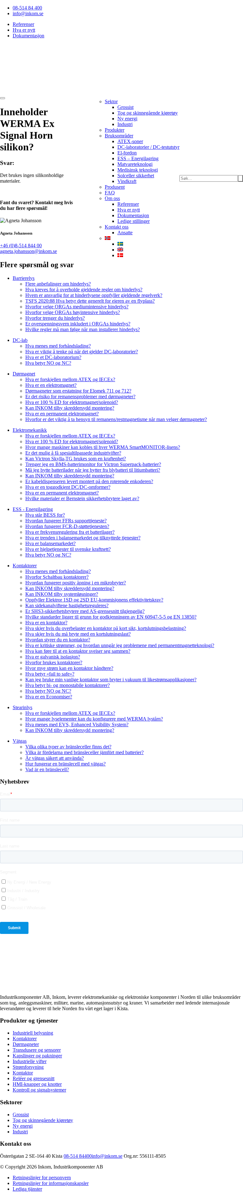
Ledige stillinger (133, 221)
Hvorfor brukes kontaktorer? (53, 662)
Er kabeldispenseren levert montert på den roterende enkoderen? (89, 481)
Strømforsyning (28, 1067)
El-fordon (127, 152)
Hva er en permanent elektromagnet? (62, 413)
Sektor (111, 101)
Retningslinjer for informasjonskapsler (51, 1183)
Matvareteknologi (135, 164)
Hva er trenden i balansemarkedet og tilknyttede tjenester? (82, 537)
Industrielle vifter (30, 1061)
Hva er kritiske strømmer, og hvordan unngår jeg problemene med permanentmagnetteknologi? (119, 645)
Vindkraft (126, 181)
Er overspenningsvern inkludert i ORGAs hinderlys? (77, 323)
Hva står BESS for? (45, 515)
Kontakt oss (116, 227)
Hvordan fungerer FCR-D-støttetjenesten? (67, 526)
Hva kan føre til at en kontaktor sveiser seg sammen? (77, 651)
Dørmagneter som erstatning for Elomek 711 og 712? (78, 391)
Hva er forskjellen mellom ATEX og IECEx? (70, 379)
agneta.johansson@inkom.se (28, 251)
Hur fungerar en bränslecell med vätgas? (65, 763)
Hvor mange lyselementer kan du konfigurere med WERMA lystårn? (94, 718)
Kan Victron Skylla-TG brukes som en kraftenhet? (75, 458)
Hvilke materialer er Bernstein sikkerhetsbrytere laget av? (82, 498)
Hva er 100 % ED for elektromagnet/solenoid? (71, 402)
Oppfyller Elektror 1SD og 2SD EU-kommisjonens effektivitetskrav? (94, 599)
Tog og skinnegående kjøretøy (147, 113)
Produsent (115, 187)
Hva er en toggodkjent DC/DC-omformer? (67, 487)
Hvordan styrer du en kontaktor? (57, 639)
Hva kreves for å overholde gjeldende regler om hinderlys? (83, 289)
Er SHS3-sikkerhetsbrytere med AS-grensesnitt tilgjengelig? (85, 611)
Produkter (114, 130)
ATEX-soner (130, 141)
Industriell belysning (33, 1033)
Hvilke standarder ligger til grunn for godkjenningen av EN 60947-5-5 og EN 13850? (110, 617)
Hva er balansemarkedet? (50, 543)
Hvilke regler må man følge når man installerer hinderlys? (82, 329)
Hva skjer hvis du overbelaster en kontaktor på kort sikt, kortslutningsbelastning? (105, 628)
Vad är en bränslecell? (47, 769)
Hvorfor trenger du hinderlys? (55, 318)
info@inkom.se (28, 13)
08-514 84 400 (27, 7)
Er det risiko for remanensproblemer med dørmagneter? (80, 396)
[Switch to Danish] (120, 255)
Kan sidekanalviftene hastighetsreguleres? (67, 605)
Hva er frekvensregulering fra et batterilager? (70, 532)
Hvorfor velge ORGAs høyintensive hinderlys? (72, 312)
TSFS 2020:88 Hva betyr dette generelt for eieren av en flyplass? (90, 301)
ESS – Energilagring (138, 158)
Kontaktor (23, 1072)
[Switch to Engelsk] (120, 249)
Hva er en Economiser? (48, 696)
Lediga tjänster (27, 1189)
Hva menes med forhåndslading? (58, 346)
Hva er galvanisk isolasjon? (52, 656)
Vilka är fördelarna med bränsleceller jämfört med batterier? (84, 752)
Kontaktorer (25, 1038)
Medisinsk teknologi (137, 170)
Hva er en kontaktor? (46, 622)
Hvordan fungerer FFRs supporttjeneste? (66, 520)
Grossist (125, 107)
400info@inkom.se (103, 1156)
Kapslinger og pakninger (37, 1055)
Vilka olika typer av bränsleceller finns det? (68, 746)
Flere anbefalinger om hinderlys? (58, 284)
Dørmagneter (26, 1044)
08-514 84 (74, 1156)
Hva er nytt (24, 30)
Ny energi (127, 118)
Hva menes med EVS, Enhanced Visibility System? (76, 724)
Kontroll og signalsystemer (39, 1090)
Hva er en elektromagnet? (51, 385)
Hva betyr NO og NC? (48, 363)
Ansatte (125, 232)
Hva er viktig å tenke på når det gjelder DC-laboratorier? (81, 351)
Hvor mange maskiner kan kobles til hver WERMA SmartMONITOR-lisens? (102, 447)
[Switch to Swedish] (120, 244)
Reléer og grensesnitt (33, 1078)
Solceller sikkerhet (135, 175)
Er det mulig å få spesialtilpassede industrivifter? (73, 453)
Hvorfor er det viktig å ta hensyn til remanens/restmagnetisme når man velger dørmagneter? (116, 419)
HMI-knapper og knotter (37, 1084)
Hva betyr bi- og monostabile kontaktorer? (67, 685)
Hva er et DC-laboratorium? (53, 357)
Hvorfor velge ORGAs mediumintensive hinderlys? (76, 306)
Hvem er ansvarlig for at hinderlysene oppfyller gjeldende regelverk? (93, 295)
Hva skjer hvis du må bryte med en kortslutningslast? (78, 634)
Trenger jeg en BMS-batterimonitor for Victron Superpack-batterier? (93, 464)
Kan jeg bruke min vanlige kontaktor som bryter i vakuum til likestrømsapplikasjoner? (110, 679)
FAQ (110, 192)
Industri (125, 124)
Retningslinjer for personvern (42, 1177)
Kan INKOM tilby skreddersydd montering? (69, 408)
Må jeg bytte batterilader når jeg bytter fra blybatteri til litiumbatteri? (92, 470)
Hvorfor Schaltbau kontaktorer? (57, 577)
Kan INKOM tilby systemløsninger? (61, 594)
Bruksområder (119, 135)
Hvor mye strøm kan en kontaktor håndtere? (69, 668)
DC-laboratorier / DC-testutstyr (148, 147)
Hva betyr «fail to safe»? (49, 674)
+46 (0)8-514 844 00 (21, 245)
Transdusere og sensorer (37, 1050)
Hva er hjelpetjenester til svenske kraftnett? (68, 549)
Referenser (23, 24)
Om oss (112, 198)
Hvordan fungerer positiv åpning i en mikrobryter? (75, 582)
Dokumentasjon (28, 35)
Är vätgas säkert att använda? (54, 758)
